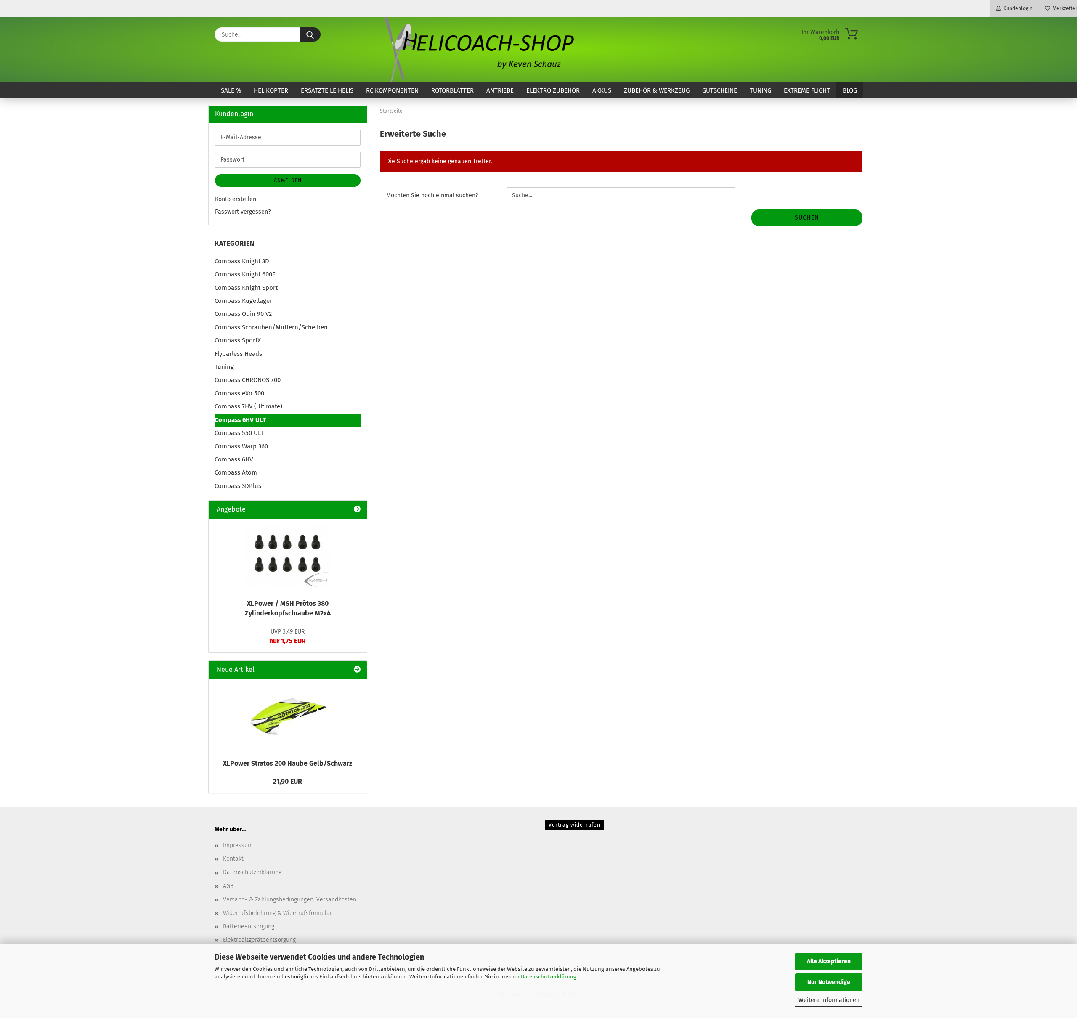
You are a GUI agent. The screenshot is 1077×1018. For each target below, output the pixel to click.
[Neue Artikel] (357, 670)
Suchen (807, 217)
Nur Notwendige (828, 982)
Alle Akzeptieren (829, 961)
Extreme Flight (807, 90)
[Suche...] (310, 34)
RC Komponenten (392, 90)
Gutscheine (719, 90)
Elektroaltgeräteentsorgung (259, 940)
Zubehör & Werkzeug (657, 90)
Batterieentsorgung (248, 926)
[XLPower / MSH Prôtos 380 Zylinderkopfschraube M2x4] (288, 556)
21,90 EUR (287, 781)
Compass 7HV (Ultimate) (248, 406)
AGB (228, 886)
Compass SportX (238, 340)
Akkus (601, 90)
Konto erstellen (235, 199)
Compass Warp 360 (241, 446)
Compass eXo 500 (239, 393)
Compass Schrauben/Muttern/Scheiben (271, 327)
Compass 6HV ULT (240, 420)
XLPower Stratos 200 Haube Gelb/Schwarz (287, 763)
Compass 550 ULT (239, 433)
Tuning (760, 90)
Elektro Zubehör (553, 90)
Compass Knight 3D (242, 261)
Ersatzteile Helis (327, 90)
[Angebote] (357, 509)
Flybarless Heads (238, 354)
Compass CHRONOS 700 (248, 380)
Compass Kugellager (243, 301)
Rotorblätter (452, 90)
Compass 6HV (234, 459)
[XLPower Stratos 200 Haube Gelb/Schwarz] (288, 716)
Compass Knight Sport (246, 288)
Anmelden (288, 180)
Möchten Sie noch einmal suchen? (432, 195)
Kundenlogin (1016, 8)
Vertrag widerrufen (574, 825)
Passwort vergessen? (243, 211)
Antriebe (500, 90)
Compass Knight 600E (245, 274)
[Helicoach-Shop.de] (477, 49)
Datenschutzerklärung (548, 976)
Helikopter (271, 90)
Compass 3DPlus (238, 486)
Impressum (238, 845)
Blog (850, 90)
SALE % (231, 90)
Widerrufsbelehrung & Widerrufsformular (277, 913)
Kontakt (233, 858)
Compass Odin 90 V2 (243, 314)
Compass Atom (236, 472)
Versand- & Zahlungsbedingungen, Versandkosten (289, 899)
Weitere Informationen (828, 1000)
